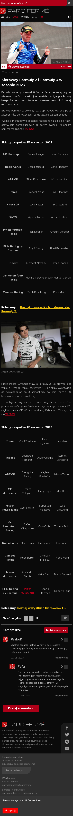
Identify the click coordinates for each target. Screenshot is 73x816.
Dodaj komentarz (56, 630)
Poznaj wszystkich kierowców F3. (41, 608)
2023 (7, 72)
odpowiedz (61, 657)
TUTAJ (29, 129)
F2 (3, 66)
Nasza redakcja (14, 770)
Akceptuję (10, 810)
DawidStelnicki (21, 67)
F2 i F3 (15, 72)
